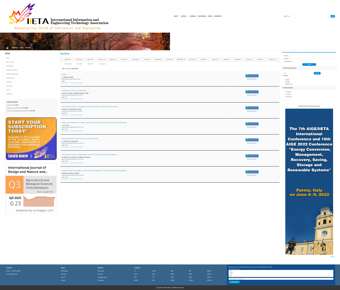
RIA (190, 271)
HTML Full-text (73, 82)
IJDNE (21, 47)
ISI (153, 277)
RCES (190, 277)
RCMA (172, 274)
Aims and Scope (10, 62)
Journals (193, 16)
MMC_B (209, 280)
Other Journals (289, 84)
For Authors (288, 94)
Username (286, 55)
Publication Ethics (10, 77)
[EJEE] (281, 275)
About (176, 16)
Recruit (63, 277)
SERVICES (100, 268)
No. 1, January (101, 63)
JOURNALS (137, 268)
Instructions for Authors (11, 70)
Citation (81, 82)
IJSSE (172, 277)
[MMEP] (281, 272)
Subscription (101, 271)
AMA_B (209, 271)
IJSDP (135, 274)
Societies (63, 274)
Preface (64, 74)
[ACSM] (281, 274)
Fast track (100, 274)
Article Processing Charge (12, 73)
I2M (153, 280)
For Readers (288, 91)
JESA (172, 271)
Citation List (9, 93)
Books (210, 16)
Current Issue (9, 85)
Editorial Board (9, 66)
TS (135, 271)
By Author (288, 82)
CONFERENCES (202, 16)
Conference (101, 280)
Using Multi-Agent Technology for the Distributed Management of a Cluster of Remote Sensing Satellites (94, 170)
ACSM (154, 271)
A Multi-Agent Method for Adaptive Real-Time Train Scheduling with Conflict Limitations (89, 154)
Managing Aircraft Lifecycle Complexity (74, 90)
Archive (8, 89)
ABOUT (63, 268)
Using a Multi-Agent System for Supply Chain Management (80, 138)
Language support (102, 277)
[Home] (59, 16)
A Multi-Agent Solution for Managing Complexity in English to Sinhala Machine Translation (90, 106)
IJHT (135, 277)
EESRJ (190, 274)
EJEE (153, 274)
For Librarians (289, 96)
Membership (64, 271)
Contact (63, 280)
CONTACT (9, 268)
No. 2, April (90, 63)
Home (7, 48)
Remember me (288, 61)
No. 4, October (67, 63)
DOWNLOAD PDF (252, 75)
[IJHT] (281, 271)
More (333, 257)
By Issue (287, 79)
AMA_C (209, 274)
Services (184, 16)
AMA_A (191, 280)
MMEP (136, 280)
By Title (287, 80)
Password (286, 58)
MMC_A (209, 277)
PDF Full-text (65, 82)
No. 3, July (79, 63)
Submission (218, 16)
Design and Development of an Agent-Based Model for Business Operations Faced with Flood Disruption (94, 122)
